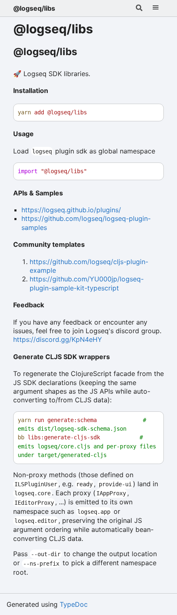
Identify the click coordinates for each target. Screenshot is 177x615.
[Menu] (155, 8)
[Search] (139, 8)
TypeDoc (74, 604)
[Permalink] (85, 52)
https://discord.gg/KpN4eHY (57, 339)
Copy (150, 112)
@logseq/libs (34, 8)
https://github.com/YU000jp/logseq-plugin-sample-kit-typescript (87, 283)
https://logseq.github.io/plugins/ (71, 210)
